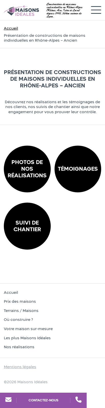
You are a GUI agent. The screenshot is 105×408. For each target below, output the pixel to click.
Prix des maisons (20, 301)
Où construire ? (18, 319)
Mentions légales (20, 367)
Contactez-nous (43, 400)
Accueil (11, 28)
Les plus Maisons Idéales (27, 338)
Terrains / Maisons (21, 310)
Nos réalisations (19, 347)
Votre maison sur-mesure (28, 329)
